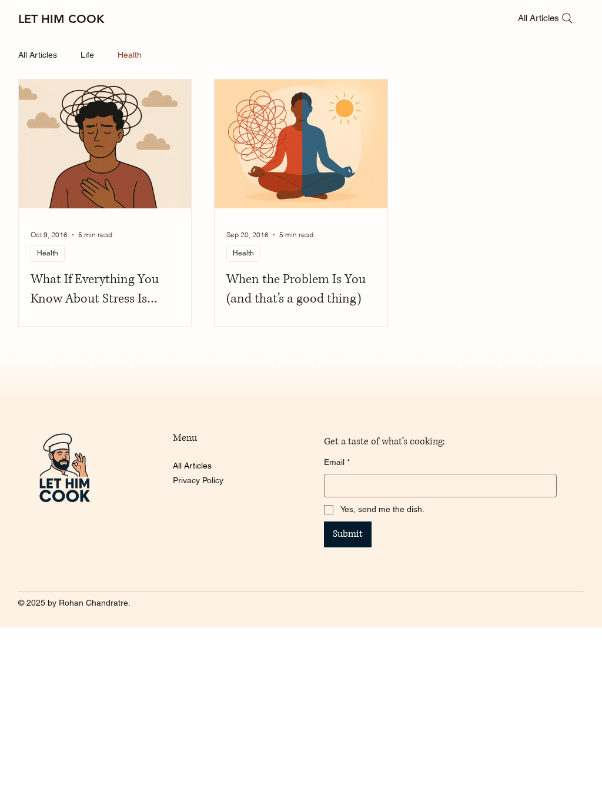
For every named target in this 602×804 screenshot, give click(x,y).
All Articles (37, 54)
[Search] (567, 18)
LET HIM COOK (61, 19)
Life (87, 54)
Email (337, 462)
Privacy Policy (198, 480)
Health (130, 54)
